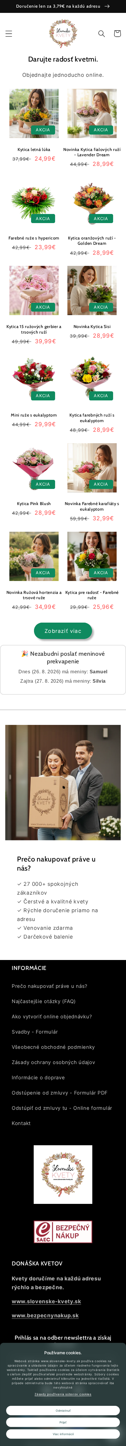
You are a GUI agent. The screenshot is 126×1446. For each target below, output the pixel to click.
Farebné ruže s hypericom (33, 238)
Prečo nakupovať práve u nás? (50, 986)
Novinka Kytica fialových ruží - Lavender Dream (92, 152)
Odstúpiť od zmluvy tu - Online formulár (62, 1108)
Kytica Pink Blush (34, 503)
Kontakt (21, 1123)
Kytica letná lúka (34, 149)
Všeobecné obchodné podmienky (53, 1047)
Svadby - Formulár (35, 1032)
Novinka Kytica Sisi (92, 326)
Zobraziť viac (63, 631)
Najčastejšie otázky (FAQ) (44, 1001)
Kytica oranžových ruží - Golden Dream (92, 240)
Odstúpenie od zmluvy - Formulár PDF (60, 1093)
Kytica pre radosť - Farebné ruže (92, 595)
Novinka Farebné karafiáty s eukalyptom (92, 506)
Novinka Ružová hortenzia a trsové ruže (34, 595)
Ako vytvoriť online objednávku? (52, 1016)
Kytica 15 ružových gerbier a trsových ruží (34, 329)
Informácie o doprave (38, 1077)
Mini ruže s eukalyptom (34, 415)
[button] (9, 33)
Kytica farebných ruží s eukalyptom (92, 417)
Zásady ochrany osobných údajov (53, 1062)
